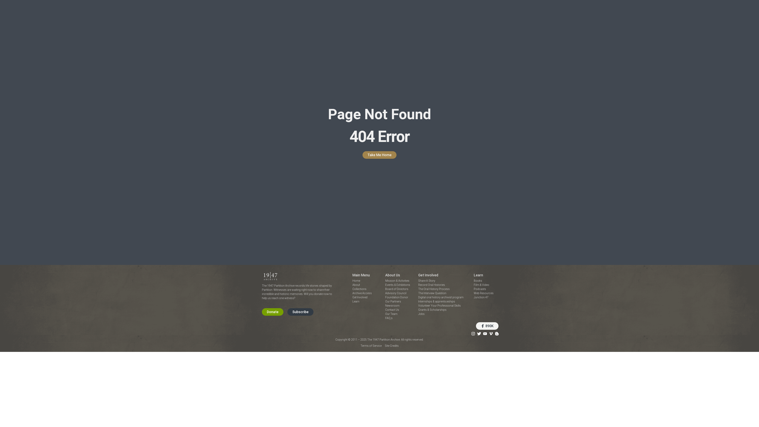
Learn (478, 275)
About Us (392, 275)
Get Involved (428, 275)
